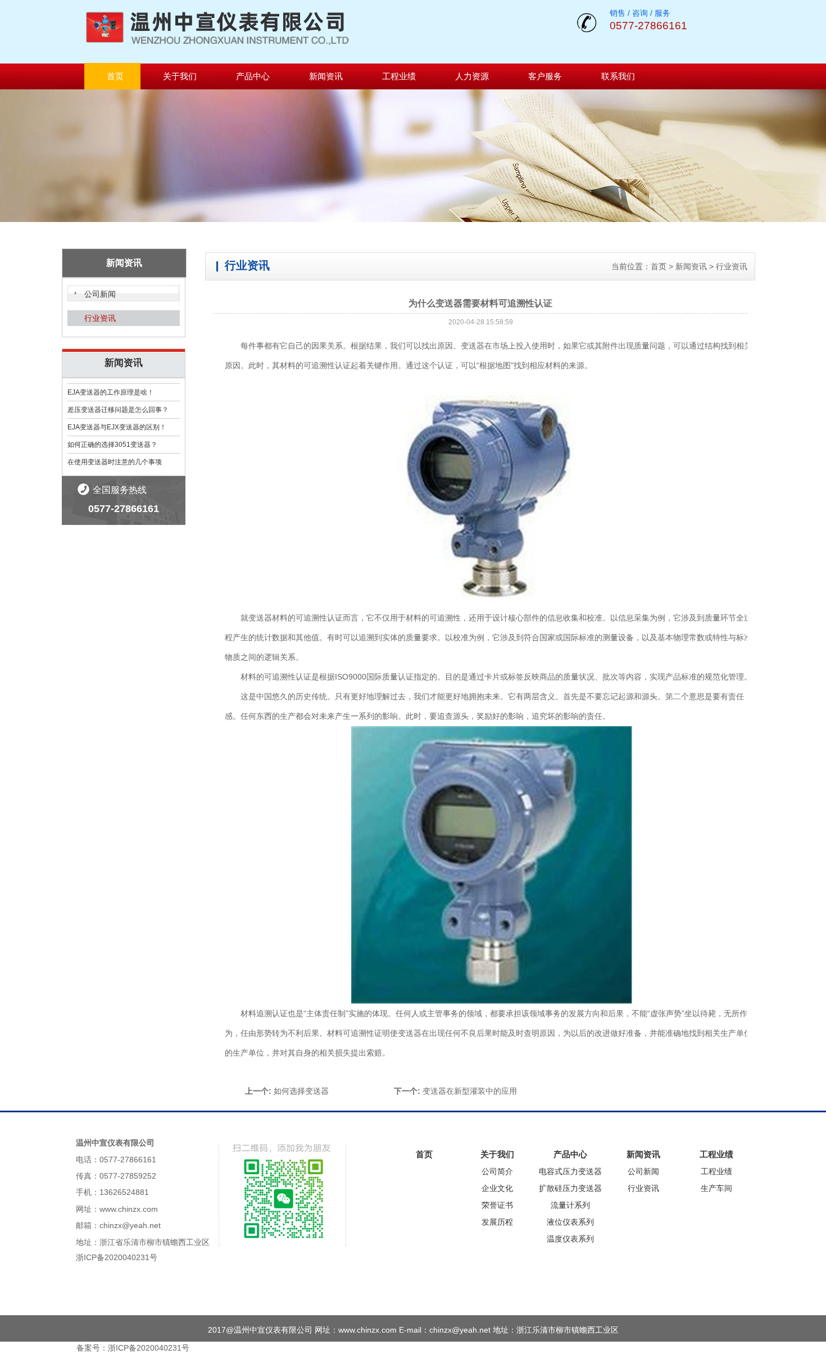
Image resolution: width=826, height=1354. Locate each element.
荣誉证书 (497, 1205)
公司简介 (497, 1171)
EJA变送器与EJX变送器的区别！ (116, 427)
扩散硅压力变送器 (570, 1188)
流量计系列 (570, 1205)
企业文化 (497, 1188)
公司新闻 (100, 293)
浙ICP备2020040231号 (116, 1257)
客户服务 (545, 76)
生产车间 (716, 1188)
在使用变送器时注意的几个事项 (114, 462)
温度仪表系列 (570, 1238)
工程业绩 (399, 76)
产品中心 (253, 76)
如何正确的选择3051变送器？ (112, 445)
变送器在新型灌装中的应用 (470, 1090)
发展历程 (497, 1221)
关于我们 (180, 76)
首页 (115, 76)
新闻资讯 (326, 76)
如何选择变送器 (301, 1090)
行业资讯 (100, 318)
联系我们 (618, 76)
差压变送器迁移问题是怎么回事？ (118, 410)
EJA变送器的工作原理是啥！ (110, 392)
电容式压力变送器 (570, 1171)
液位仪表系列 (570, 1221)
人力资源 (472, 76)
